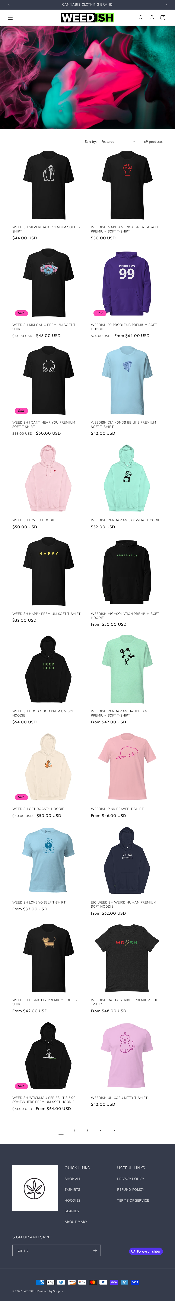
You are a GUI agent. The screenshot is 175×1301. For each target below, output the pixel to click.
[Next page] (114, 1131)
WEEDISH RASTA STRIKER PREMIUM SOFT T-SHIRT (125, 1002)
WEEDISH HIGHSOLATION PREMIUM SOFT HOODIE (125, 616)
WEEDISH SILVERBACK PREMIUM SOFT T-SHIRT (46, 229)
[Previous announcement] (9, 4)
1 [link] (61, 1130)
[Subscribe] (95, 1250)
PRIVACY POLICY (130, 1179)
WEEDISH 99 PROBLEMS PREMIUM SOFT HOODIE (124, 327)
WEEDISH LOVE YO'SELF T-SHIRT (39, 903)
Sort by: (91, 141)
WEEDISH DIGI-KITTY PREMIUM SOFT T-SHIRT (44, 1002)
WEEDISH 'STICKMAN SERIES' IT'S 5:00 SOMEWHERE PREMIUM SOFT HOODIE (44, 1100)
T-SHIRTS (72, 1189)
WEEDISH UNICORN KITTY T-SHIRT (119, 1098)
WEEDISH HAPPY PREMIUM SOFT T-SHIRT (46, 614)
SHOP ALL (73, 1179)
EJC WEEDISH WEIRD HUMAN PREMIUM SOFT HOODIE (123, 905)
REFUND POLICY (130, 1189)
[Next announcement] (166, 4)
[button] (10, 17)
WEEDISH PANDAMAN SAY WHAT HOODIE (125, 520)
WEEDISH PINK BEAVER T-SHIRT (117, 809)
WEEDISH (30, 1291)
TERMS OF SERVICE (133, 1200)
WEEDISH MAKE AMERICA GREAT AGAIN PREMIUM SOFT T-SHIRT (124, 229)
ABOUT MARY (76, 1222)
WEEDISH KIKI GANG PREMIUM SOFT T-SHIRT (44, 327)
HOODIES (72, 1200)
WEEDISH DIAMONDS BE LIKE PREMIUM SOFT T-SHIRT (123, 425)
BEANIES (72, 1211)
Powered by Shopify (50, 1291)
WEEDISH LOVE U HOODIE (33, 520)
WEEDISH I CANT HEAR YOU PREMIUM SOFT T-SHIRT (43, 425)
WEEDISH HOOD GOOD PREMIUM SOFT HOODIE (44, 713)
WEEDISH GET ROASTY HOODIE (38, 809)
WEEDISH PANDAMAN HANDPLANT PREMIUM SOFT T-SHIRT (120, 713)
